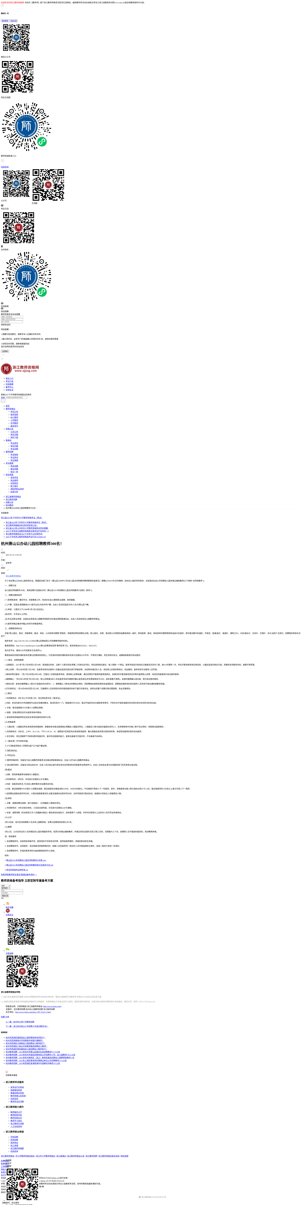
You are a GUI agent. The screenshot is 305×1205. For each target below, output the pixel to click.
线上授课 (14, 1146)
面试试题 (14, 469)
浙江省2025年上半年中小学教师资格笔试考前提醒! (27, 528)
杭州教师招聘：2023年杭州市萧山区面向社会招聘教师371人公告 (33, 1052)
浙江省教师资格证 (13, 497)
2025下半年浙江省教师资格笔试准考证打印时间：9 (27, 531)
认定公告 (14, 432)
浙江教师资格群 (17, 1148)
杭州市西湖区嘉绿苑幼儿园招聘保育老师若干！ (26, 1038)
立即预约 (5, 351)
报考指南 (14, 415)
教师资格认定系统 (18, 1096)
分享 (7, 1017)
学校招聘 (14, 1137)
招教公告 (9, 502)
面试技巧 (14, 426)
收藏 (3, 1017)
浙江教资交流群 (17, 1124)
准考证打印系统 (17, 1087)
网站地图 (124, 1156)
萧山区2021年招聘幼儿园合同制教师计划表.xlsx (26, 860)
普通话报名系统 (17, 1093)
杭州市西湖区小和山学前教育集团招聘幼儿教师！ (27, 1046)
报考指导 (5, 21)
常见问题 (14, 435)
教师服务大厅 (16, 1112)
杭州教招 (9, 505)
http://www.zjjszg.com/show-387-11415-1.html (33, 1012)
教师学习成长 (16, 1121)
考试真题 (14, 460)
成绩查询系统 (16, 1090)
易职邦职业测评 (17, 489)
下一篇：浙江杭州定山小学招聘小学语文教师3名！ (27, 1026)
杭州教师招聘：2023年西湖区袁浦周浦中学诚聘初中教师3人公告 (33, 1063)
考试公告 (14, 412)
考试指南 (14, 455)
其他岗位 (14, 1143)
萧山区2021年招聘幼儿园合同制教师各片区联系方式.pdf (29, 865)
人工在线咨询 (16, 1126)
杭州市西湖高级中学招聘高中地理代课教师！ (25, 1040)
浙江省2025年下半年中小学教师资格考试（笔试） (22, 518)
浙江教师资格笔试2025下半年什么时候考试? (24, 534)
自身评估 (14, 478)
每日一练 (14, 472)
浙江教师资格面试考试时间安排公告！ (22, 525)
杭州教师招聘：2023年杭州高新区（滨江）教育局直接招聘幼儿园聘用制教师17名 (40, 1058)
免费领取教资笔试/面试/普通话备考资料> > (19, 875)
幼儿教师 (14, 417)
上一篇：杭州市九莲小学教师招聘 (20, 1022)
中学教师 (14, 423)
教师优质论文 (16, 1118)
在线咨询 (14, 1099)
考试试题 (14, 449)
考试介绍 (13, 21)
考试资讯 (14, 443)
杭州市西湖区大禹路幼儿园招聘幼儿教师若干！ (26, 1043)
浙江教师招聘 (11, 499)
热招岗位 (14, 483)
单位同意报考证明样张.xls (17, 870)
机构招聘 (14, 1140)
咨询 (3, 397)
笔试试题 (14, 466)
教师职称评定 (16, 1115)
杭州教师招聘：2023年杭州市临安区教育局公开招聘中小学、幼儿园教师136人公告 (40, 1055)
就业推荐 (14, 480)
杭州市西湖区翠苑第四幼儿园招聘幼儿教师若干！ (27, 1049)
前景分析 (14, 492)
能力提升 (14, 486)
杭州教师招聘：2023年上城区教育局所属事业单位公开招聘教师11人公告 (36, 1061)
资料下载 (14, 437)
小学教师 (14, 420)
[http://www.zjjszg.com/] (52, 1006)
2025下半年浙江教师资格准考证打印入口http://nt (26, 537)
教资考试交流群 (17, 1102)
